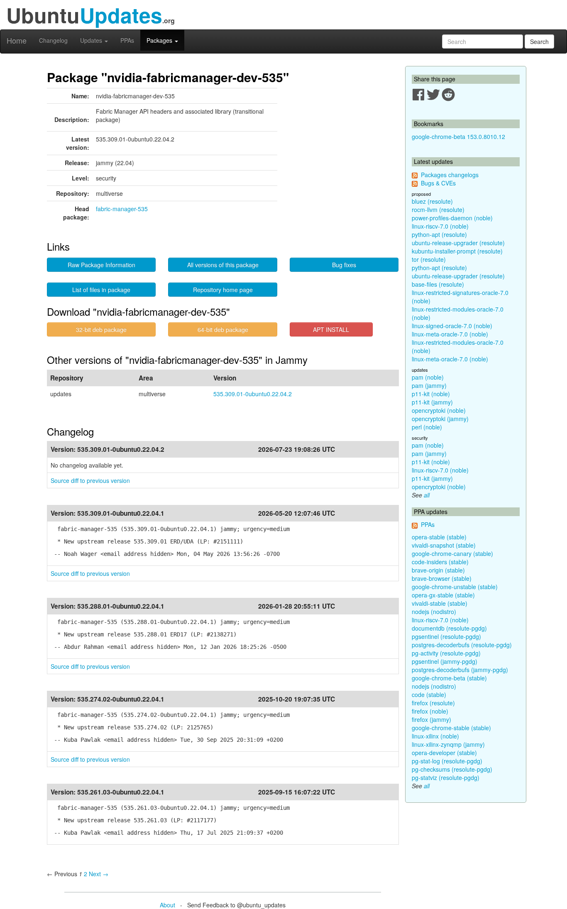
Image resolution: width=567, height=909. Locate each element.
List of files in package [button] (101, 289)
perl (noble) (427, 427)
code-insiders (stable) (440, 562)
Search (539, 41)
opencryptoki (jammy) (440, 418)
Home (17, 40)
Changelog (53, 40)
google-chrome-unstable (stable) (455, 586)
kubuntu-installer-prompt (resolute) (457, 251)
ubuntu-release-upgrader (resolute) (458, 243)
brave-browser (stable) (442, 578)
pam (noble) (428, 377)
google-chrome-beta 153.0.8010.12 (458, 136)
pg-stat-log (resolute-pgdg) (447, 761)
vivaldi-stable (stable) (439, 603)
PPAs (127, 40)
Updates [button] (92, 40)
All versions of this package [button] (223, 265)
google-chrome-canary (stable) (452, 553)
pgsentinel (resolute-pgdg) (446, 636)
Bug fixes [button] (344, 265)
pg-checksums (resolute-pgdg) (452, 769)
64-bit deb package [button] (223, 329)
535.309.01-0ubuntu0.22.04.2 (252, 394)
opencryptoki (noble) (439, 410)
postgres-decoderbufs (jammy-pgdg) (460, 669)
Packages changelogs (450, 175)
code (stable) (429, 694)
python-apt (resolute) (439, 234)
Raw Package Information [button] (101, 265)
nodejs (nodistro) (434, 611)
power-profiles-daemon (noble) (452, 218)
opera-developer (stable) (444, 752)
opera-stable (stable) (439, 537)
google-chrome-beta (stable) (449, 678)
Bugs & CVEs (438, 183)
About (167, 905)
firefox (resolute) (433, 703)
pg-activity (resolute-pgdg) (446, 653)
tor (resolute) (429, 259)
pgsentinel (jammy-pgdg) (444, 661)
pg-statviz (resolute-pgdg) (445, 777)
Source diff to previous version (90, 480)
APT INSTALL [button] (331, 329)
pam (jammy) (429, 385)
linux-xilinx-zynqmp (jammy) (448, 744)
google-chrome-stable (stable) (451, 728)
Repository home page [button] (223, 289)
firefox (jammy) (431, 719)
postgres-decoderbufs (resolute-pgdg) (462, 645)
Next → (98, 874)
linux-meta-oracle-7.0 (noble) (450, 334)
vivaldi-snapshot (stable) (444, 545)
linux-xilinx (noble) (435, 736)
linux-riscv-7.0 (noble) (440, 226)
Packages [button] (160, 40)
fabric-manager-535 (122, 209)
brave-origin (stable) (438, 570)
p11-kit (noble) (431, 394)
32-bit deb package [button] (101, 329)
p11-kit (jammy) (432, 402)
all (427, 495)
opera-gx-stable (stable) (443, 595)
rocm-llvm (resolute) (438, 209)
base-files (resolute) (438, 284)
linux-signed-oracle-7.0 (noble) (452, 326)
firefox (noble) (430, 711)
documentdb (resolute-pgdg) (449, 628)
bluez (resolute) (432, 201)
